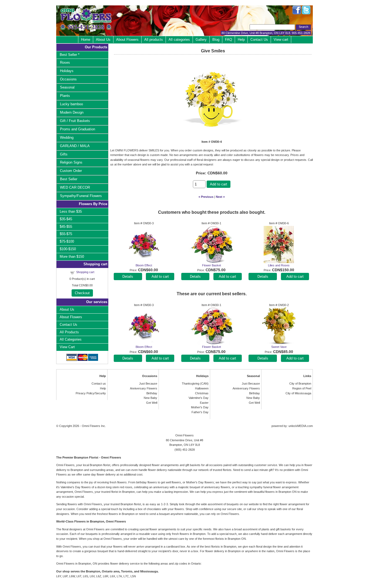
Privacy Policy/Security (91, 393)
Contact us (99, 383)
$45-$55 (66, 227)
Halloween (202, 388)
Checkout (82, 293)
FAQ (228, 40)
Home (85, 40)
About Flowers (127, 40)
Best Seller (68, 179)
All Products (69, 332)
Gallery (201, 40)
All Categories (71, 339)
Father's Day (200, 412)
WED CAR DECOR (75, 187)
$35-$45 (66, 219)
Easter (204, 402)
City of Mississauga (298, 393)
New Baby (150, 397)
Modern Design (71, 112)
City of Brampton (300, 383)
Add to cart (218, 184)
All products (153, 40)
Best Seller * (69, 55)
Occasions (68, 79)
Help (241, 40)
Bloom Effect (144, 265)
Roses (65, 62)
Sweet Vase (279, 346)
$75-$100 (67, 241)
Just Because (148, 383)
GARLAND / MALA (75, 146)
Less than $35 (71, 211)
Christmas (202, 393)
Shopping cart (85, 272)
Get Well (151, 402)
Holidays (66, 71)
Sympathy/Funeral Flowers (81, 196)
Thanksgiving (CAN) (195, 383)
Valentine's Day (199, 397)
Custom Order (71, 171)
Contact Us (259, 40)
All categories (179, 40)
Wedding (66, 137)
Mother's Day (200, 407)
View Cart (67, 347)
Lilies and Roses (279, 265)
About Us (103, 40)
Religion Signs (71, 162)
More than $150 (72, 257)
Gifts (64, 154)
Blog (215, 40)
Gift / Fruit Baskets (75, 121)
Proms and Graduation (77, 129)
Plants (65, 96)
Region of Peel (301, 388)
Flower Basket (211, 265)
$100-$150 (68, 249)
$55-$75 (66, 234)
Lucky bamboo (71, 104)
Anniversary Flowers (143, 388)
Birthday (151, 393)
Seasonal (67, 87)
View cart (281, 40)
